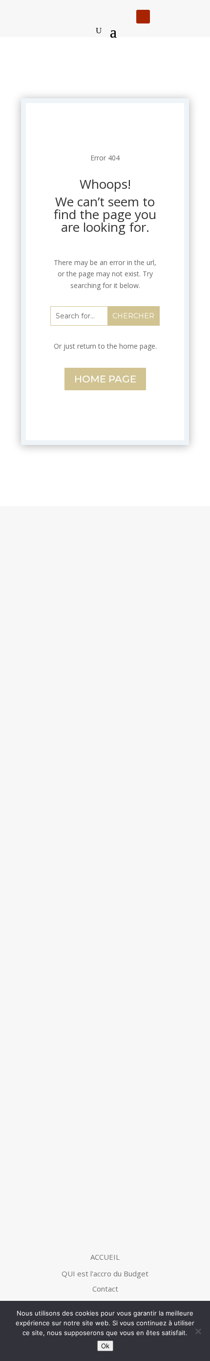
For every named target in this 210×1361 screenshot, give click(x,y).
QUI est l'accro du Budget (105, 1273)
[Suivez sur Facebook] (161, 16)
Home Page (105, 379)
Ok (105, 1346)
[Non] (198, 1331)
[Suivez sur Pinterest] (181, 16)
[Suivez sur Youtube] (143, 16)
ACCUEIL (105, 1257)
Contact (105, 1289)
